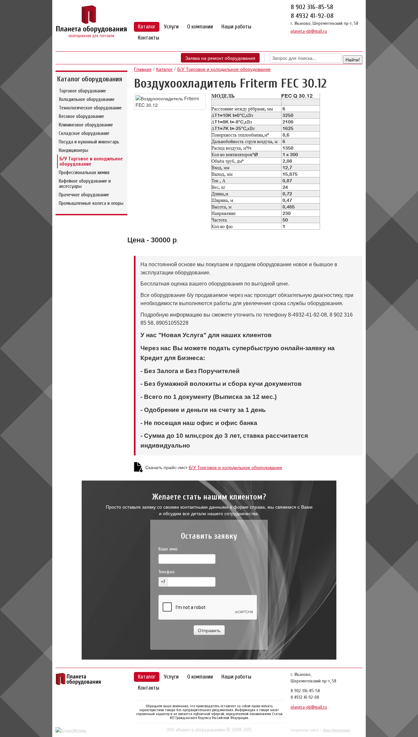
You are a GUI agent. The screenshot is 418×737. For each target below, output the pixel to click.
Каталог (146, 27)
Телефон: (166, 572)
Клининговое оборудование (86, 125)
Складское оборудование (84, 133)
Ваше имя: (168, 549)
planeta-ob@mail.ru (309, 31)
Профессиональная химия (84, 172)
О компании (200, 27)
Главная (143, 69)
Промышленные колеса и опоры (91, 203)
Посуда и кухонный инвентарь (89, 142)
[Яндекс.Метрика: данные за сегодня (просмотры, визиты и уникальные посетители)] (71, 730)
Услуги (171, 27)
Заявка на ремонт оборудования (220, 58)
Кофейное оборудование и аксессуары (85, 183)
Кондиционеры (73, 150)
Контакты (148, 38)
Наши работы (236, 27)
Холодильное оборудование (87, 99)
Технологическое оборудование (90, 108)
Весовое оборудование (81, 116)
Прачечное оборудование (84, 195)
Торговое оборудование (82, 91)
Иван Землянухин (336, 730)
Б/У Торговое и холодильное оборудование (91, 161)
